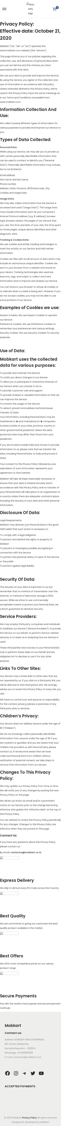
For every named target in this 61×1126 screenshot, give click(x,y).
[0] (54, 9)
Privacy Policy (29, 1117)
